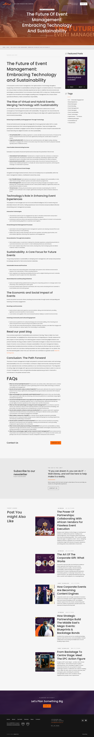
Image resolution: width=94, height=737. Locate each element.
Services (26, 719)
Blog (8, 47)
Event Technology (63, 583)
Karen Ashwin (49, 35)
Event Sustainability (47, 9)
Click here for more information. (13, 724)
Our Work (19, 719)
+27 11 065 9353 (54, 720)
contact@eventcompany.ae (72, 3)
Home (4, 47)
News (32, 719)
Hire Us (83, 3)
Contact (38, 719)
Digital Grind (16, 734)
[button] (90, 4)
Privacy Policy (84, 734)
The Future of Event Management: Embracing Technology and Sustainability (30, 47)
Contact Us (53, 488)
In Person (61, 508)
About (13, 719)
